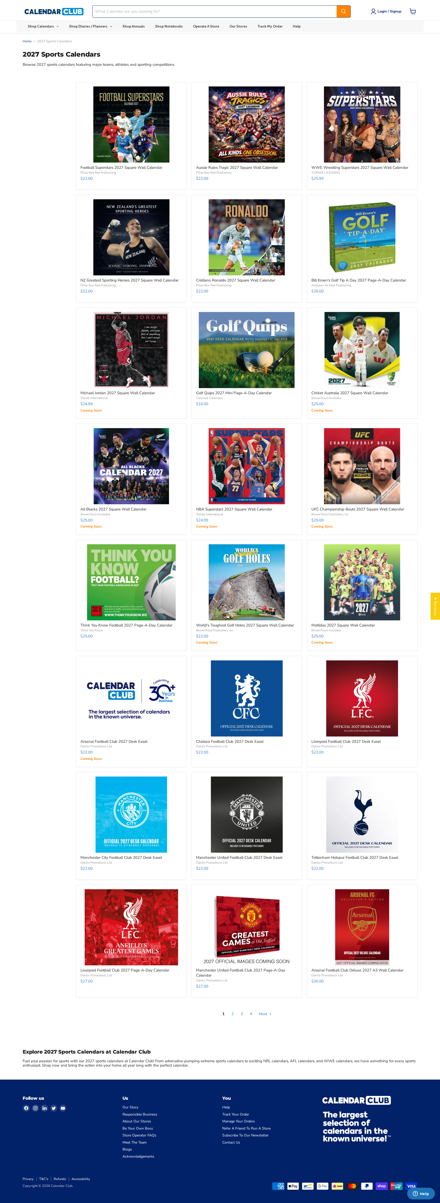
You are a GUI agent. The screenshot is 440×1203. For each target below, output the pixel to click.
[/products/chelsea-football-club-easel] (247, 698)
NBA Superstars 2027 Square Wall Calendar (234, 509)
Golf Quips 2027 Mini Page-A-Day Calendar (234, 392)
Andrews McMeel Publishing (331, 285)
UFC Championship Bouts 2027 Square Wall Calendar (357, 509)
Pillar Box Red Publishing (98, 173)
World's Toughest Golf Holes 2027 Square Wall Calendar (245, 625)
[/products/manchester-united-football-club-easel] (247, 814)
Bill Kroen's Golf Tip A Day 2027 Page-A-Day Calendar (358, 280)
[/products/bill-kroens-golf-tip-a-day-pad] (362, 237)
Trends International (94, 398)
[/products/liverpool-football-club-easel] (362, 698)
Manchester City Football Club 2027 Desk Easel (121, 857)
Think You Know (91, 630)
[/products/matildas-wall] (362, 582)
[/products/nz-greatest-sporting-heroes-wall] (131, 237)
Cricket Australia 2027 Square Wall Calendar (349, 392)
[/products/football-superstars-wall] (131, 124)
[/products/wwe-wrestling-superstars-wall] (362, 124)
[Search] (343, 11)
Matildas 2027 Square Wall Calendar (343, 625)
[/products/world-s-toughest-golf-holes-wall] (247, 582)
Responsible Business (139, 1114)
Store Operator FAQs (139, 1135)
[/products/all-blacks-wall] (131, 466)
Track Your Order (235, 1114)
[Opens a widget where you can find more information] (421, 1194)
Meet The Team (134, 1142)
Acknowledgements (138, 1156)
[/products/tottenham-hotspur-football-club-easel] (362, 814)
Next (263, 1013)
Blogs (127, 1149)
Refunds (60, 1179)
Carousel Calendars (209, 398)
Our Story (130, 1107)
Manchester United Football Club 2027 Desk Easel (239, 857)
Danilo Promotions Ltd (96, 746)
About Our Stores (136, 1121)
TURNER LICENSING (325, 173)
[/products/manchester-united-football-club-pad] (247, 927)
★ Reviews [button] (435, 606)
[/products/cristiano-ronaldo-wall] (247, 237)
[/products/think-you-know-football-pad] (131, 582)
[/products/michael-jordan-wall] (131, 350)
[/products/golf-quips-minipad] (247, 350)
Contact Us (231, 1142)
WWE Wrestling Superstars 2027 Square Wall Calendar (359, 167)
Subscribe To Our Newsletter (245, 1135)
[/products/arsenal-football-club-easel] (131, 698)
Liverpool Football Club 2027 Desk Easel (346, 741)
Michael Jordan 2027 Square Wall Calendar (117, 392)
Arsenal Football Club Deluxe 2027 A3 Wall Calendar (357, 970)
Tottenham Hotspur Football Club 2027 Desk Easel (354, 857)
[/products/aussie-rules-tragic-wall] (247, 124)
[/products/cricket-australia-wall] (362, 350)
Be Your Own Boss (137, 1128)
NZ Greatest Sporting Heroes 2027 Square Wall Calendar (129, 280)
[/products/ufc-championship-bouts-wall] (362, 466)
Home (27, 41)
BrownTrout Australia (326, 398)
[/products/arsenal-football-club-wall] (362, 927)
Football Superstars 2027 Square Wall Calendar (121, 167)
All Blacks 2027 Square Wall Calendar (113, 509)
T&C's (43, 1179)
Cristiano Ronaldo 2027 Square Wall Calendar (235, 280)
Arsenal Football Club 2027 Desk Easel (113, 741)
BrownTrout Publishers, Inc (330, 514)
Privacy (28, 1179)
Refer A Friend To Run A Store (246, 1128)
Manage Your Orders (238, 1121)
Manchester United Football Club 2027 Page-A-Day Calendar (240, 973)
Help (226, 1107)
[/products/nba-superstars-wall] (247, 466)
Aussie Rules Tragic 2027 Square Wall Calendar (237, 167)
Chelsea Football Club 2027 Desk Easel (230, 741)
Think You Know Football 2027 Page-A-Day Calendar (126, 625)
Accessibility (81, 1179)
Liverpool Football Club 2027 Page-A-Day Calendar (124, 970)
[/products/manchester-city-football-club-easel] (131, 814)
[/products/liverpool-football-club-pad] (131, 927)
